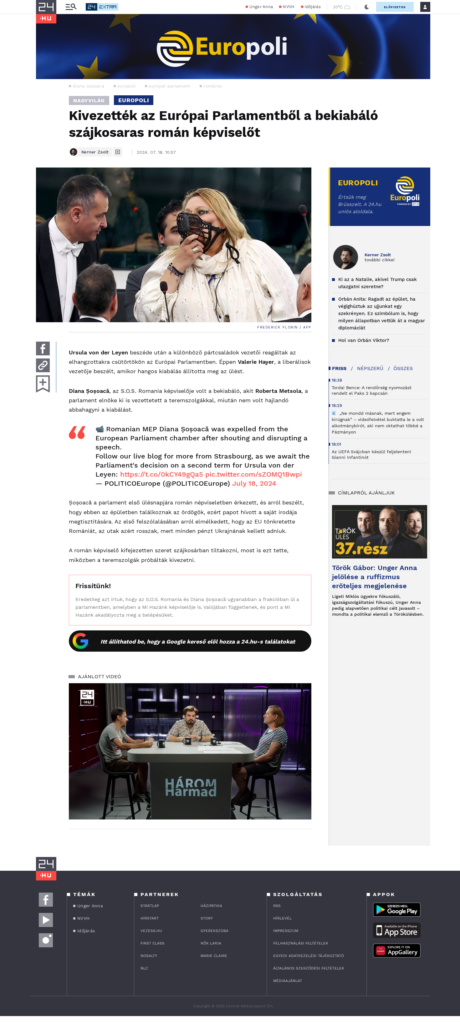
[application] (190, 751)
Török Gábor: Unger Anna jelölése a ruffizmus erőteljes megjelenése (374, 577)
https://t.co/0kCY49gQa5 (161, 474)
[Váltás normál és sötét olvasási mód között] (367, 7)
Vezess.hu (151, 931)
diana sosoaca (88, 85)
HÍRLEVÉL (282, 918)
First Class (153, 943)
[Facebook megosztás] (43, 348)
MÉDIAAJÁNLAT (287, 981)
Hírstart (150, 918)
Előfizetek (395, 7)
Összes (403, 368)
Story (207, 918)
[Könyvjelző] (43, 384)
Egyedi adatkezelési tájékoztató (308, 956)
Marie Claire (214, 956)
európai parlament (169, 85)
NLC (144, 968)
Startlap (150, 906)
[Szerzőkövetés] (117, 152)
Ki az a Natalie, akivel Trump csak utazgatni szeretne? (377, 283)
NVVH (288, 6)
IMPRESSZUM (285, 931)
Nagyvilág (89, 100)
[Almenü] (71, 7)
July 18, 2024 (254, 483)
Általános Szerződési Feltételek (308, 968)
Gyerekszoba (214, 931)
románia (212, 85)
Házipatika (211, 906)
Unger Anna (261, 6)
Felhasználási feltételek (300, 943)
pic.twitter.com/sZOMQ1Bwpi (253, 474)
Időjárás (313, 6)
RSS (277, 906)
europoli (126, 85)
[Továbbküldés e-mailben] (43, 365)
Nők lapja (211, 943)
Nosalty (149, 956)
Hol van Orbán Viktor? (363, 340)
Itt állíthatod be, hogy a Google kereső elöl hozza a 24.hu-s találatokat (197, 641)
